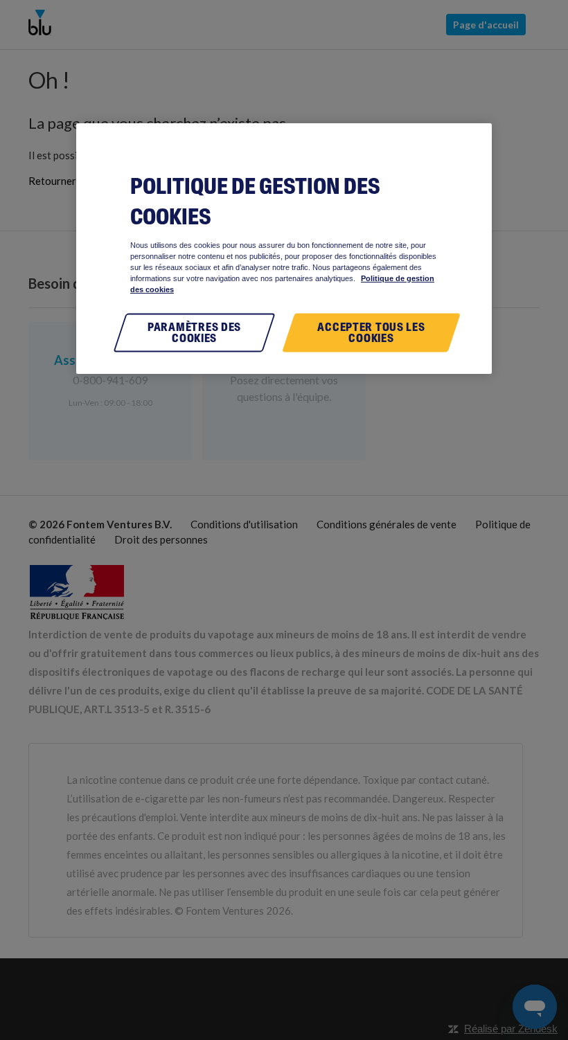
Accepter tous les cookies (371, 332)
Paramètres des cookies (194, 332)
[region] (284, 248)
